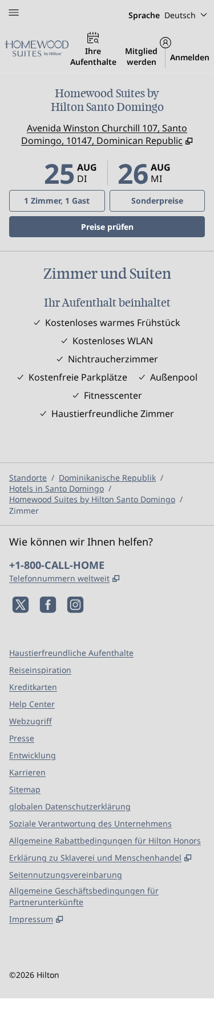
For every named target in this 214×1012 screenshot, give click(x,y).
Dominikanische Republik (107, 477)
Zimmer (24, 510)
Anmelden (189, 57)
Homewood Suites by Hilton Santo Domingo (92, 499)
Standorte (28, 477)
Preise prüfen (143, 226)
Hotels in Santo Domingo (56, 488)
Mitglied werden (141, 56)
